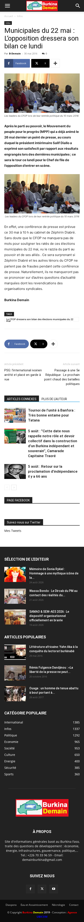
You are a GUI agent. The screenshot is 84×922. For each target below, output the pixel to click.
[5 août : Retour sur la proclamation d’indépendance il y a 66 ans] (15, 471)
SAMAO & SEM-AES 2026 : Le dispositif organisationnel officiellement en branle (49, 616)
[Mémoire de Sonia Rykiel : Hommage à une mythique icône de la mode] (15, 574)
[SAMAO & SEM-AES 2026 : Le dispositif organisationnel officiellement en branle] (15, 617)
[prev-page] (7, 487)
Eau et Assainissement (34, 905)
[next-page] (14, 487)
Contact (73, 905)
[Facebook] (30, 889)
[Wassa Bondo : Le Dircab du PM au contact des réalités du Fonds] (15, 596)
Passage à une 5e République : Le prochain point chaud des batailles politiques (62, 377)
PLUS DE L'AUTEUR (54, 399)
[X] (42, 889)
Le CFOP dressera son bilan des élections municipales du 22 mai (39, 319)
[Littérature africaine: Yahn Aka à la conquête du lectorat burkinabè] (15, 652)
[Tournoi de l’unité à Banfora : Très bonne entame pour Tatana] (15, 415)
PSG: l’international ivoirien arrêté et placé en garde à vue (23, 374)
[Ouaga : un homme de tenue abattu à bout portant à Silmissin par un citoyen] (15, 693)
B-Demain (15, 53)
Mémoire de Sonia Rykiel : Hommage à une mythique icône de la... (53, 573)
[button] (7, 6)
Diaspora (11, 905)
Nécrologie (58, 905)
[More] (55, 63)
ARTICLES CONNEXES (21, 399)
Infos (20, 16)
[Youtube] (53, 889)
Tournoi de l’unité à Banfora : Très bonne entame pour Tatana (51, 415)
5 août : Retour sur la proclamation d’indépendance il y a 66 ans (53, 471)
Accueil (8, 16)
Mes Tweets (12, 531)
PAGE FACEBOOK (18, 500)
